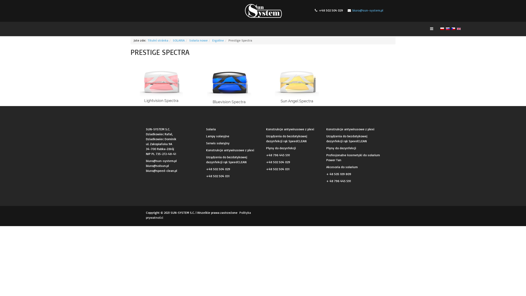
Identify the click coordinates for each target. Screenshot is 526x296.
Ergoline (218, 40)
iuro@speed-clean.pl (162, 171)
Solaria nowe (198, 40)
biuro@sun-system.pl (367, 10)
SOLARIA (179, 40)
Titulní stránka (158, 40)
